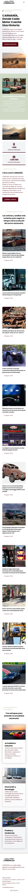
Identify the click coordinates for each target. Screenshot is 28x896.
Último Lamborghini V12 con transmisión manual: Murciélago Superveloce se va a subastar (13, 255)
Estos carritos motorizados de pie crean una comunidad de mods (13, 609)
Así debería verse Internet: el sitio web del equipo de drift (13, 449)
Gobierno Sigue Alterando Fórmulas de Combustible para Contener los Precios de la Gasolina (14, 571)
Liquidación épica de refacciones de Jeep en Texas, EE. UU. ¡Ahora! (13, 332)
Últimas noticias (10, 44)
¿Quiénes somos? (10, 199)
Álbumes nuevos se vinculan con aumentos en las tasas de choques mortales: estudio (13, 410)
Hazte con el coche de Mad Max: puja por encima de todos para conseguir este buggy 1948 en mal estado (13, 488)
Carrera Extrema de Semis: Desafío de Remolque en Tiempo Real (13, 294)
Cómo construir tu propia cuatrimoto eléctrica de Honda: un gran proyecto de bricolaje (13, 370)
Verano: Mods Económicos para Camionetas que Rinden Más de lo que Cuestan (13, 648)
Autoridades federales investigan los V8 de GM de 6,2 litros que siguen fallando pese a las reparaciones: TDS (13, 530)
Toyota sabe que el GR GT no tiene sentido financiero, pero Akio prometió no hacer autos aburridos (14, 688)
